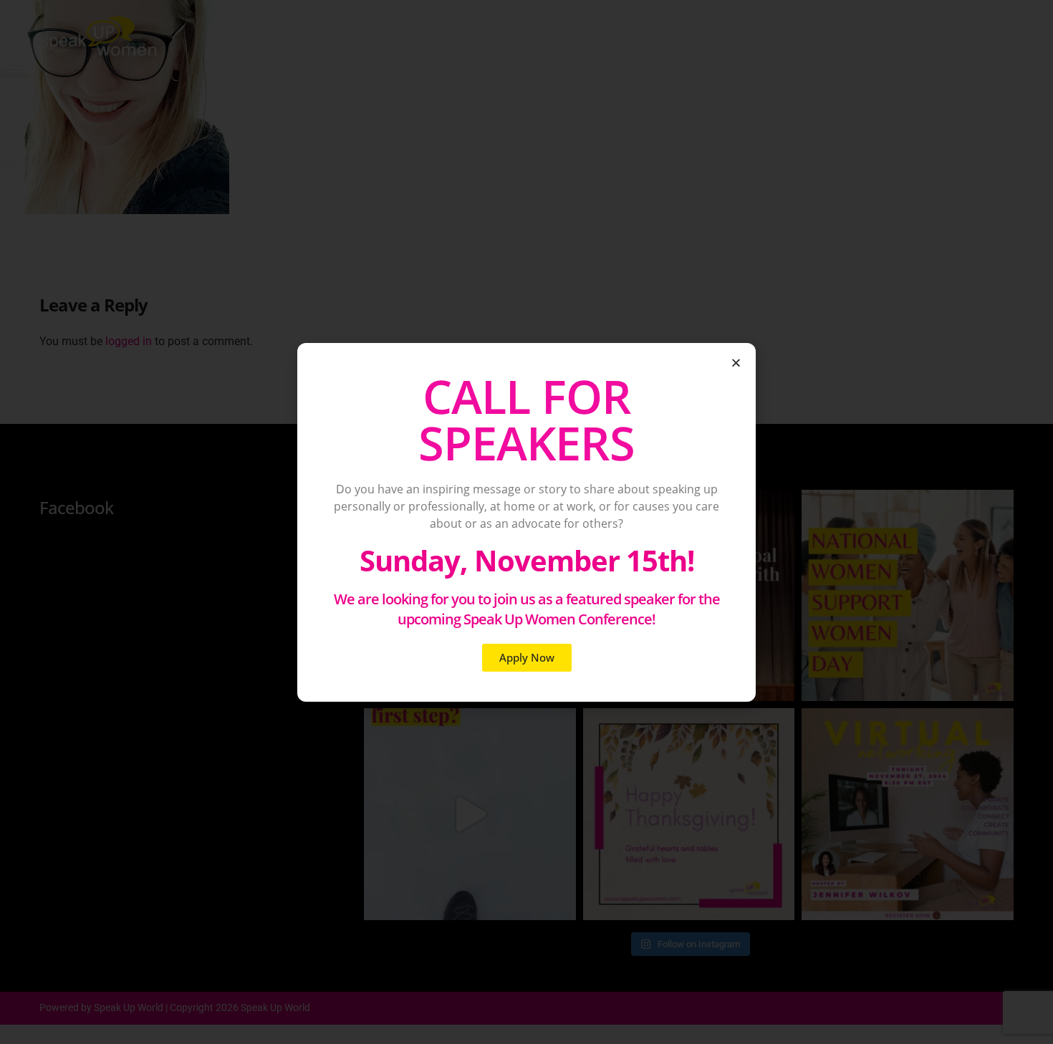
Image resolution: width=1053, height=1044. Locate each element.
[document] (526, 522)
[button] (736, 362)
